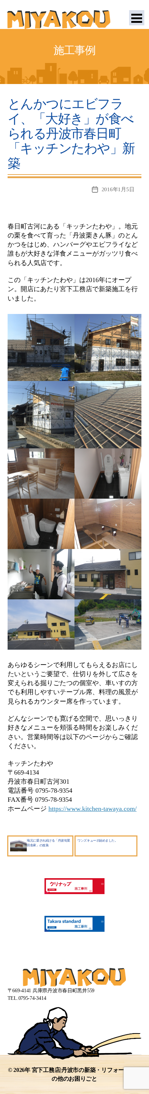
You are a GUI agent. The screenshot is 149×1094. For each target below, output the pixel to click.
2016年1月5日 (118, 189)
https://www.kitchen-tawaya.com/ (92, 808)
